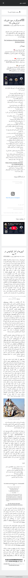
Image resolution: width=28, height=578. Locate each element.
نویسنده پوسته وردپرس (18, 576)
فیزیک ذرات (9, 272)
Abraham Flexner (20, 42)
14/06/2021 (6, 25)
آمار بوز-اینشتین (18, 328)
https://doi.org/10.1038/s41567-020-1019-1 (14, 505)
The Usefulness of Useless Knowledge (14, 40)
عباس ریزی (13, 25)
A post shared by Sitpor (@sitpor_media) (13, 212)
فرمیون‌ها (14, 314)
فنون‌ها (15, 438)
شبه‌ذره (5, 433)
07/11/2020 (6, 256)
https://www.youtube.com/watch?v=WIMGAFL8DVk (14, 163)
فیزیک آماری (17, 309)
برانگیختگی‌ (10, 436)
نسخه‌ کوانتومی (21, 313)
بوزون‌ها (8, 314)
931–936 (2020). (14, 503)
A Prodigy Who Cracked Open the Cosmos (11, 564)
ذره (5, 262)
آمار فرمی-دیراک (20, 326)
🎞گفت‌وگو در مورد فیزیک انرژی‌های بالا (14, 22)
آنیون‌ (21, 555)
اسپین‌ (17, 339)
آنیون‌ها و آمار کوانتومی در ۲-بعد (14, 253)
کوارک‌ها (15, 282)
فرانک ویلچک (11, 520)
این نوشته (18, 299)
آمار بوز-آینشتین (15, 361)
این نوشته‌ (14, 548)
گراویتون (15, 391)
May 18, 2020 (18, 561)
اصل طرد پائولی (7, 340)
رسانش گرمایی (6, 440)
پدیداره (6, 443)
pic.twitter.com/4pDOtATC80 (15, 560)
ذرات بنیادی (18, 275)
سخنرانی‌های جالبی (8, 555)
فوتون (21, 359)
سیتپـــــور (23, 3)
